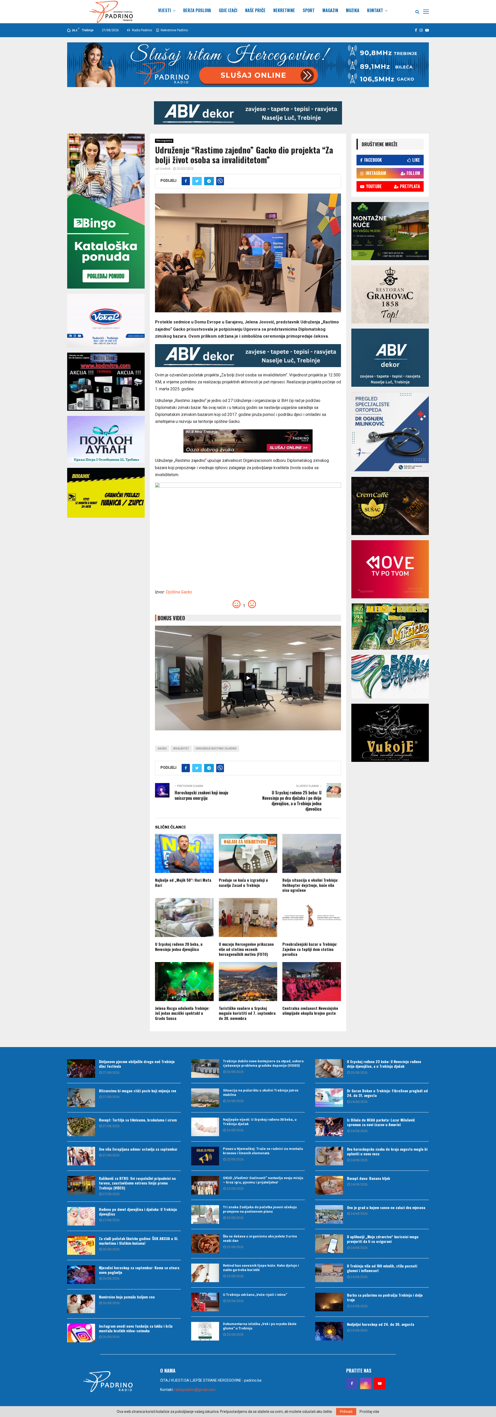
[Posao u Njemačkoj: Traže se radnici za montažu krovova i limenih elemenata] (205, 1156)
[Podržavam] (237, 605)
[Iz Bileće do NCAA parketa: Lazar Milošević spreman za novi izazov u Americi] (329, 1127)
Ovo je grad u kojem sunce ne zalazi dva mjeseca (386, 1207)
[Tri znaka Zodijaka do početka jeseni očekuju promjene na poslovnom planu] (205, 1214)
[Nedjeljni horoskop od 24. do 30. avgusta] (329, 1331)
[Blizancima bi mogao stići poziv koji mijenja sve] (81, 1097)
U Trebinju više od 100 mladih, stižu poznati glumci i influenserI (382, 1268)
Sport (309, 10)
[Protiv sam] (252, 605)
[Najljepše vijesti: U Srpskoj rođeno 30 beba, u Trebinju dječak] (205, 1127)
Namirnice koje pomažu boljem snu (127, 1296)
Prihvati (346, 1412)
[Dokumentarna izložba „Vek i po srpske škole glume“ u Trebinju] (205, 1331)
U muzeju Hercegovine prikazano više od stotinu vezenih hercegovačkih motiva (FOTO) (246, 949)
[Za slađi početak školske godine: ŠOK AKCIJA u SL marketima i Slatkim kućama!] (81, 1245)
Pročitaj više (369, 1411)
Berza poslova (197, 10)
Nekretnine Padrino (174, 30)
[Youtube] (379, 1383)
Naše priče (255, 10)
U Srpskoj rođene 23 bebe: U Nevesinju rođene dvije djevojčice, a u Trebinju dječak (384, 1064)
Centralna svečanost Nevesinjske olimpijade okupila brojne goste (310, 1010)
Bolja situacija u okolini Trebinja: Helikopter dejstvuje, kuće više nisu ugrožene (310, 885)
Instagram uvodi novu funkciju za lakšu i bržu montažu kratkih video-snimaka (136, 1328)
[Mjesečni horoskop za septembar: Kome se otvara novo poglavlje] (81, 1274)
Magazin (330, 10)
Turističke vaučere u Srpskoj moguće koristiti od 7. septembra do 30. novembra (247, 1013)
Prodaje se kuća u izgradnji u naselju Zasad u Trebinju (243, 882)
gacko (162, 748)
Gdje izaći (228, 10)
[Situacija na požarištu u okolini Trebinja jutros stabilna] (205, 1097)
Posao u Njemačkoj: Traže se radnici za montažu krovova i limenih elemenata (263, 1151)
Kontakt (375, 10)
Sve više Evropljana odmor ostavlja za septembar (138, 1149)
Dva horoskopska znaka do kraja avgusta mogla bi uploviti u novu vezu (387, 1151)
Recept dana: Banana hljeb (368, 1178)
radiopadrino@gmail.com (194, 1390)
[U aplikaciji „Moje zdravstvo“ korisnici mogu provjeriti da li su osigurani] (329, 1243)
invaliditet (181, 748)
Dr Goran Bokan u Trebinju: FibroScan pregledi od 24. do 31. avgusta (387, 1093)
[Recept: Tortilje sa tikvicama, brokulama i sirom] (81, 1127)
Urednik (165, 169)
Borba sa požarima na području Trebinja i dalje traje (385, 1297)
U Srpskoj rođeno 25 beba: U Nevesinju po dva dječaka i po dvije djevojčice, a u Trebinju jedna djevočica (291, 800)
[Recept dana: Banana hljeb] (329, 1185)
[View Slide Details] (248, 113)
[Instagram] (365, 1383)
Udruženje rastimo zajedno (216, 748)
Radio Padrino (141, 30)
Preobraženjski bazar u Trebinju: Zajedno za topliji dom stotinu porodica (309, 949)
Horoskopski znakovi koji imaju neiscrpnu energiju (201, 795)
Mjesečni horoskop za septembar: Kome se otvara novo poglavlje (139, 1270)
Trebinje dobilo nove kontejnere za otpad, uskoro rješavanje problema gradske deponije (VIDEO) (263, 1063)
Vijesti (164, 10)
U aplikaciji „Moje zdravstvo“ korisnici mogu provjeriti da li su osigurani (383, 1239)
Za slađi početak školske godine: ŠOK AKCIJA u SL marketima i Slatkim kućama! (138, 1241)
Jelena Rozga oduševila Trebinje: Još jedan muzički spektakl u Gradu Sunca (182, 1013)
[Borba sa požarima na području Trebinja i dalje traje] (329, 1302)
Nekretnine (284, 10)
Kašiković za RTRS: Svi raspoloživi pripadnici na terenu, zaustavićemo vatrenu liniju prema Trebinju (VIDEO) (137, 1182)
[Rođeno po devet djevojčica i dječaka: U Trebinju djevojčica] (81, 1216)
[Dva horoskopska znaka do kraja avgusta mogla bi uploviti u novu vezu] (329, 1156)
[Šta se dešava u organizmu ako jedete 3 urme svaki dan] (205, 1243)
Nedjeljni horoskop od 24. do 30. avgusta (380, 1324)
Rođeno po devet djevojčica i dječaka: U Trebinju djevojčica (138, 1211)
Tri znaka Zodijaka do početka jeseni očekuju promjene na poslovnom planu (260, 1209)
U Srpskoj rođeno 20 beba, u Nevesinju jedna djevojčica (179, 946)
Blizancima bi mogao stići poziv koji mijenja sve (137, 1090)
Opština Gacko (179, 592)
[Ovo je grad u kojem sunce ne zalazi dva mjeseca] (329, 1214)
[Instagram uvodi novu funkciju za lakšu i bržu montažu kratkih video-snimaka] (81, 1333)
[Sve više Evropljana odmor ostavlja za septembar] (81, 1156)
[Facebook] (352, 1383)
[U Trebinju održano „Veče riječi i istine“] (205, 1302)
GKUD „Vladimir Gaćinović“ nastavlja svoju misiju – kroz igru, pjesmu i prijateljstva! (263, 1180)
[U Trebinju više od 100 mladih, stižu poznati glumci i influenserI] (329, 1273)
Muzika (352, 10)
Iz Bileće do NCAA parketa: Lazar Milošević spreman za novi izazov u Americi (381, 1122)
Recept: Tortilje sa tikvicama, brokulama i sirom (138, 1119)
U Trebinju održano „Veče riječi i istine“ (255, 1295)
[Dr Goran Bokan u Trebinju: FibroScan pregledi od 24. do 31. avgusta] (329, 1097)
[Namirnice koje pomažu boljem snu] (81, 1304)
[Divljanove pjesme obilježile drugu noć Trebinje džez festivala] (81, 1068)
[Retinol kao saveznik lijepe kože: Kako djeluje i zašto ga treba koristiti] (205, 1273)
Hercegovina (164, 140)
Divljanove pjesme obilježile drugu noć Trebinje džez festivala (137, 1064)
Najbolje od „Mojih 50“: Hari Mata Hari (183, 882)
